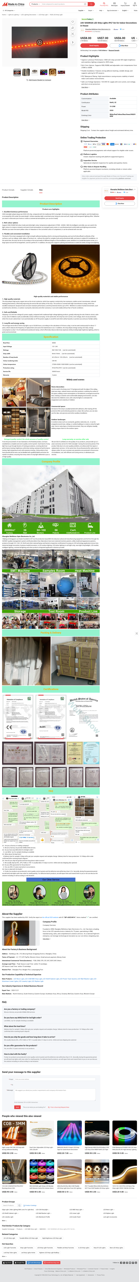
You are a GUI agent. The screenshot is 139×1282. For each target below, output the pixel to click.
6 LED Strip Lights (83, 1248)
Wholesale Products (69, 1269)
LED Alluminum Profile (43, 1217)
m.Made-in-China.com (74, 1271)
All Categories (9, 10)
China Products (38, 1269)
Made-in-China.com (60, 1271)
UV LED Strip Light (9, 1238)
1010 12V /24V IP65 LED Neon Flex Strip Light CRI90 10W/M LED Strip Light (123, 1188)
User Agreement (80, 1275)
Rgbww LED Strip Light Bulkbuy (49, 1253)
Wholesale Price (81, 1269)
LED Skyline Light (37, 981)
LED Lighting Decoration (28, 15)
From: (11, 1079)
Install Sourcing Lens (52, 1263)
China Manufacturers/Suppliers (53, 1269)
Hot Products (28, 1269)
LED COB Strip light (42, 1210)
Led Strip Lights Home (28, 1253)
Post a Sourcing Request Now (58, 1107)
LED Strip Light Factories (45, 1248)
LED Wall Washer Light (85, 979)
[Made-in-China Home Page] (13, 4)
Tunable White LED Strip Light (28, 1238)
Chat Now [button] (124, 46)
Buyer (90, 10)
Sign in (135, 5)
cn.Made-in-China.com (89, 1271)
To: (12, 1085)
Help (100, 10)
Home (4, 15)
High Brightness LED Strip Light (52, 1238)
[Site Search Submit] (91, 4)
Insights (112, 1269)
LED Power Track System (68, 979)
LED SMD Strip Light (76, 1210)
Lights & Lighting (13, 15)
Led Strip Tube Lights (10, 1253)
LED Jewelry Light (25, 981)
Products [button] (35, 4)
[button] (85, 4)
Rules (135, 10)
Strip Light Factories (26, 1248)
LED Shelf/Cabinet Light (51, 979)
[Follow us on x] (124, 1263)
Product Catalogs (30, 1205)
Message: (10, 1090)
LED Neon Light (19, 979)
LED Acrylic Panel (75, 1217)
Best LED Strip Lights (116, 1248)
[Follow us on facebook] (121, 1263)
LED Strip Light (43, 15)
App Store (7, 1263)
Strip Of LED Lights (100, 1248)
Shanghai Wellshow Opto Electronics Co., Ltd (98, 29)
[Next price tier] (136, 38)
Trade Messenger (34, 1263)
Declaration (91, 1275)
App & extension (112, 10)
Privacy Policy (101, 1275)
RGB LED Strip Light (56, 15)
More (4, 1256)
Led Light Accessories (110, 1217)
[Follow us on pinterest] (133, 1263)
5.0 (113, 192)
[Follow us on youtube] (130, 1263)
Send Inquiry (94, 45)
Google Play (19, 1263)
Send (17, 1107)
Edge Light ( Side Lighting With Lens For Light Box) (18, 1210)
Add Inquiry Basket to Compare (40, 80)
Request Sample (114, 50)
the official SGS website (50, 917)
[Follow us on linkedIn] (136, 1263)
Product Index (104, 1269)
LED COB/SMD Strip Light (33, 979)
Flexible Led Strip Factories (65, 1248)
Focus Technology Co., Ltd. (55, 1275)
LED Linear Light (75, 1213)
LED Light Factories (10, 1248)
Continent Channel (93, 1269)
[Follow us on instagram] (127, 1263)
